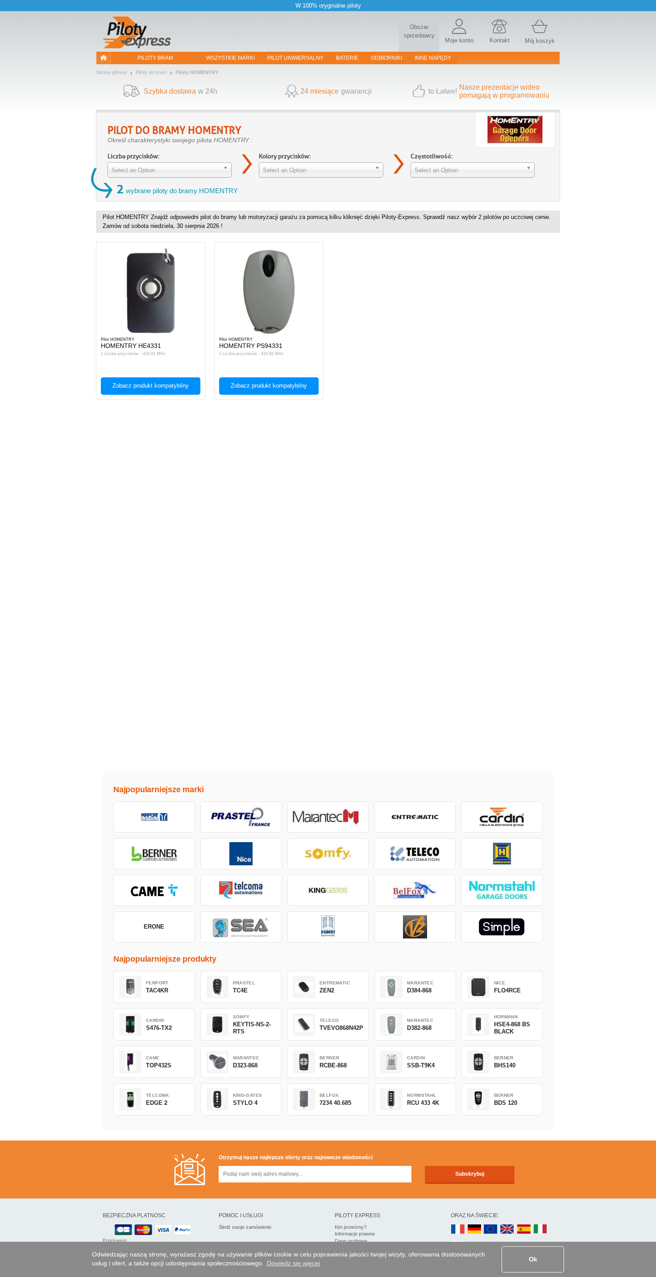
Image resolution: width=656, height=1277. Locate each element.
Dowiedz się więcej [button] (293, 1263)
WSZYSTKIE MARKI (230, 58)
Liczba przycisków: (133, 156)
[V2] (415, 926)
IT (540, 1229)
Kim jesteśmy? (350, 1227)
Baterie (347, 58)
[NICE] (241, 853)
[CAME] (154, 890)
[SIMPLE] (502, 926)
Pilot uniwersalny (295, 58)
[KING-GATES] (328, 890)
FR (458, 1229)
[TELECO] (415, 853)
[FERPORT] (154, 817)
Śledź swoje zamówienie (245, 1227)
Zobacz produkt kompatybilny (150, 385)
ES (524, 1229)
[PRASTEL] (241, 817)
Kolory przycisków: (285, 156)
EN (491, 1229)
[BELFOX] (415, 890)
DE (474, 1229)
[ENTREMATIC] (415, 817)
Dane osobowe (351, 1241)
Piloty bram (155, 58)
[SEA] (241, 926)
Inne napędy (433, 58)
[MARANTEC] (328, 817)
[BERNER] (154, 853)
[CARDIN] (502, 817)
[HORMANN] (502, 853)
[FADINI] (328, 926)
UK (507, 1229)
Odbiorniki (386, 58)
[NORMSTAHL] (502, 890)
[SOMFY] (328, 853)
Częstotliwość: (432, 156)
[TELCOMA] (241, 890)
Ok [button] (533, 1259)
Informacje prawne (355, 1233)
